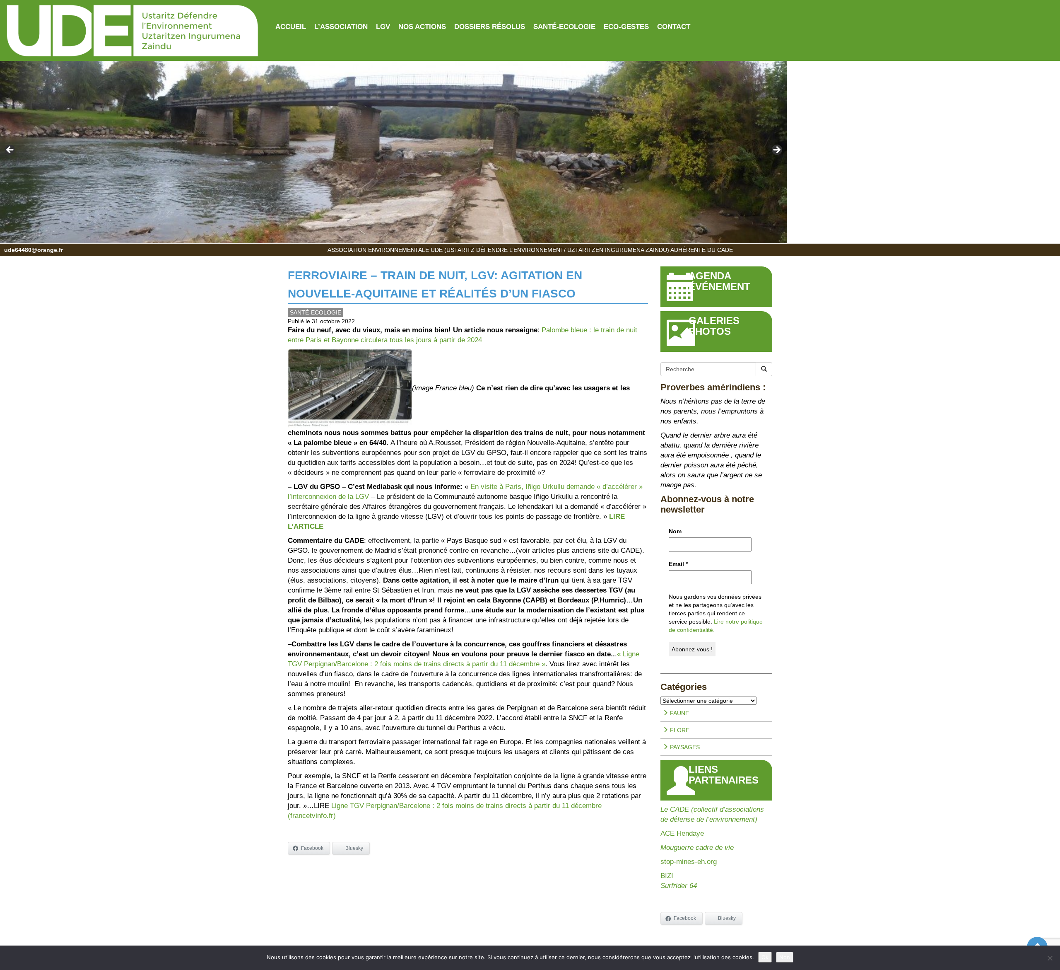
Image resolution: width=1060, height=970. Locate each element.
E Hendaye (687, 833)
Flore (678, 730)
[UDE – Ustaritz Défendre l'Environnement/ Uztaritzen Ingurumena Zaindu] (132, 31)
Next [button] (776, 150)
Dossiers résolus (489, 27)
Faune (678, 713)
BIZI (666, 876)
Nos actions (422, 27)
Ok (764, 957)
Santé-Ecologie (564, 27)
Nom (675, 531)
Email (678, 564)
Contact (673, 27)
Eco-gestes (626, 27)
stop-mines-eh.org (688, 862)
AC (665, 833)
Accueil (290, 27)
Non (784, 957)
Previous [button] (10, 150)
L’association (341, 27)
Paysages (684, 747)
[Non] (1050, 958)
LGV (383, 27)
